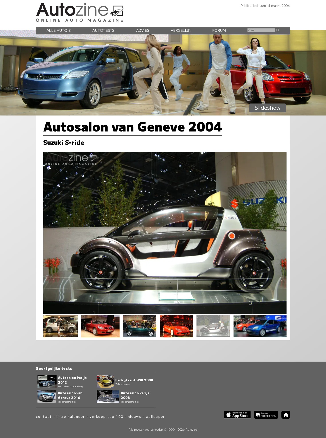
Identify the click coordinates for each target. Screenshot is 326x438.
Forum (219, 30)
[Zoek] (277, 30)
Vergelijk (180, 30)
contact (44, 416)
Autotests (103, 30)
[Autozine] (163, 11)
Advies (142, 30)
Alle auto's (59, 30)
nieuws (134, 416)
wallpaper (155, 416)
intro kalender (71, 416)
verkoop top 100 (106, 416)
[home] (284, 417)
